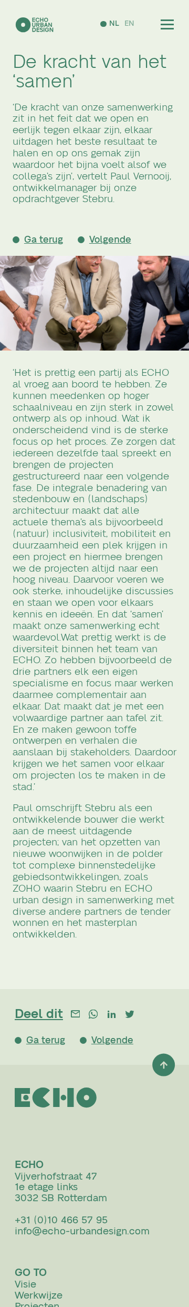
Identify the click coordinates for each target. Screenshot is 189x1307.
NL (112, 23)
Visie (25, 1289)
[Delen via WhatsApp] (93, 1016)
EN (127, 23)
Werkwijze (38, 1299)
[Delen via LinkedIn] (111, 1016)
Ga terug (47, 240)
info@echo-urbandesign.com (82, 1236)
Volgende (120, 240)
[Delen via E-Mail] (75, 1016)
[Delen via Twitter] (129, 1016)
